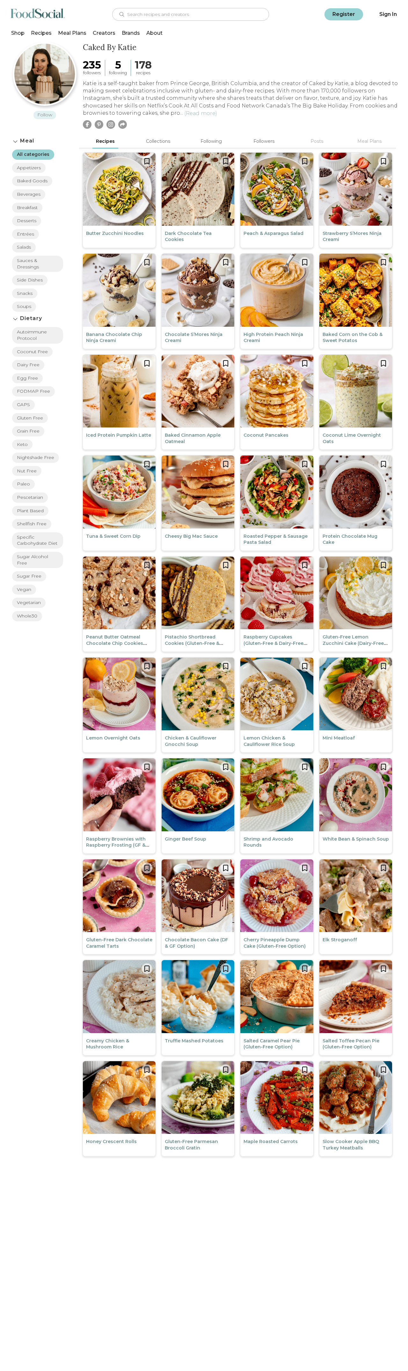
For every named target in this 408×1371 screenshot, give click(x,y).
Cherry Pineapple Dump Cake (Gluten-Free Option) (275, 943)
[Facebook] (87, 124)
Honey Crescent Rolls (111, 1141)
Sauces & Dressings (28, 264)
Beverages (28, 194)
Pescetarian (30, 497)
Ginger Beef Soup (185, 839)
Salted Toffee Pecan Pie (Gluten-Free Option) (351, 1044)
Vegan (24, 589)
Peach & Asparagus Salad (273, 233)
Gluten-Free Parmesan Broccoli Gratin (191, 1145)
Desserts (26, 220)
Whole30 (27, 616)
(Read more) (200, 113)
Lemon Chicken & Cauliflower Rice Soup (269, 741)
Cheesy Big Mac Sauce (191, 536)
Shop (18, 33)
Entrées (25, 234)
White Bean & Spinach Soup (356, 839)
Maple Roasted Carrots (271, 1141)
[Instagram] (110, 124)
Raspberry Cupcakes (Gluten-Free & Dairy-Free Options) (273, 643)
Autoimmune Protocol (32, 335)
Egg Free (27, 378)
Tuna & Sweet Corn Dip (113, 536)
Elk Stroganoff (340, 940)
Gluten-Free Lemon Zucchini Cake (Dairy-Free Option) (353, 643)
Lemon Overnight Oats (113, 738)
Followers (263, 141)
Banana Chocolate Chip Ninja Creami (114, 338)
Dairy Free (28, 365)
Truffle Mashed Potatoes (194, 1041)
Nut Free (27, 471)
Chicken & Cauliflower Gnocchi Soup (190, 741)
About (154, 33)
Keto (22, 444)
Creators (104, 33)
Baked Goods (32, 181)
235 (92, 65)
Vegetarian (29, 602)
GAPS (23, 404)
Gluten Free (30, 418)
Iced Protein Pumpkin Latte (118, 435)
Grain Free (28, 431)
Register (343, 14)
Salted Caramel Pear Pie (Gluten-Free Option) (272, 1044)
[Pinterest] (99, 124)
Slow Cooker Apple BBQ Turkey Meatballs (351, 1145)
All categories (33, 154)
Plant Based (30, 511)
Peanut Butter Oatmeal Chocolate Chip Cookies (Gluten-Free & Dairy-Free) (117, 643)
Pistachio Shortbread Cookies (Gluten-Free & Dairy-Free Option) (192, 643)
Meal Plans (72, 33)
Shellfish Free (32, 524)
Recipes (41, 33)
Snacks (25, 293)
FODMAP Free (33, 391)
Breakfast (27, 207)
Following (211, 141)
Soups (24, 306)
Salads (24, 247)
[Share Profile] (122, 124)
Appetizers (29, 168)
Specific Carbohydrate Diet (37, 540)
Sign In (388, 14)
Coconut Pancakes (266, 435)
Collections (158, 141)
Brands (131, 33)
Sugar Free (29, 576)
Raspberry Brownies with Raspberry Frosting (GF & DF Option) (116, 845)
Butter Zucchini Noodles (115, 233)
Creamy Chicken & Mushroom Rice (107, 1044)
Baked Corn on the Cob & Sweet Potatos (352, 338)
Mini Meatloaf (339, 738)
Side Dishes (30, 280)
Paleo (23, 484)
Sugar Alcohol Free (32, 560)
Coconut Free (32, 351)
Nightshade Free (35, 457)
